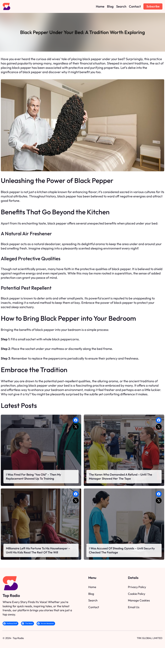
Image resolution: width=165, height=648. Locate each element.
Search (92, 600)
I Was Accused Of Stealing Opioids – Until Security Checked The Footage (122, 550)
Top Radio (11, 595)
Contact (93, 607)
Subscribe (153, 6)
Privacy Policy (137, 587)
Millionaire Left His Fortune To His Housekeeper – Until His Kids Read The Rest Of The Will (38, 550)
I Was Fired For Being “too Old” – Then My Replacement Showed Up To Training (33, 477)
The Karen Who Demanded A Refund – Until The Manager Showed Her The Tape (120, 477)
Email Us (133, 607)
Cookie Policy (136, 594)
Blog (91, 594)
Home (92, 587)
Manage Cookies (139, 600)
